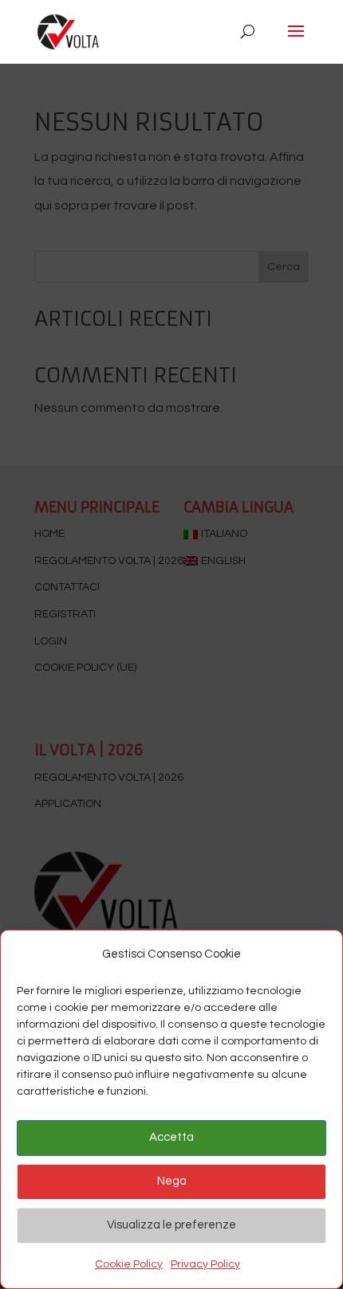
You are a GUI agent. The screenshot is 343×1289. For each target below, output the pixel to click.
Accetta (171, 1137)
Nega (172, 1181)
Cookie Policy (129, 1264)
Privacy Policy (205, 1264)
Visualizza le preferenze (171, 1225)
